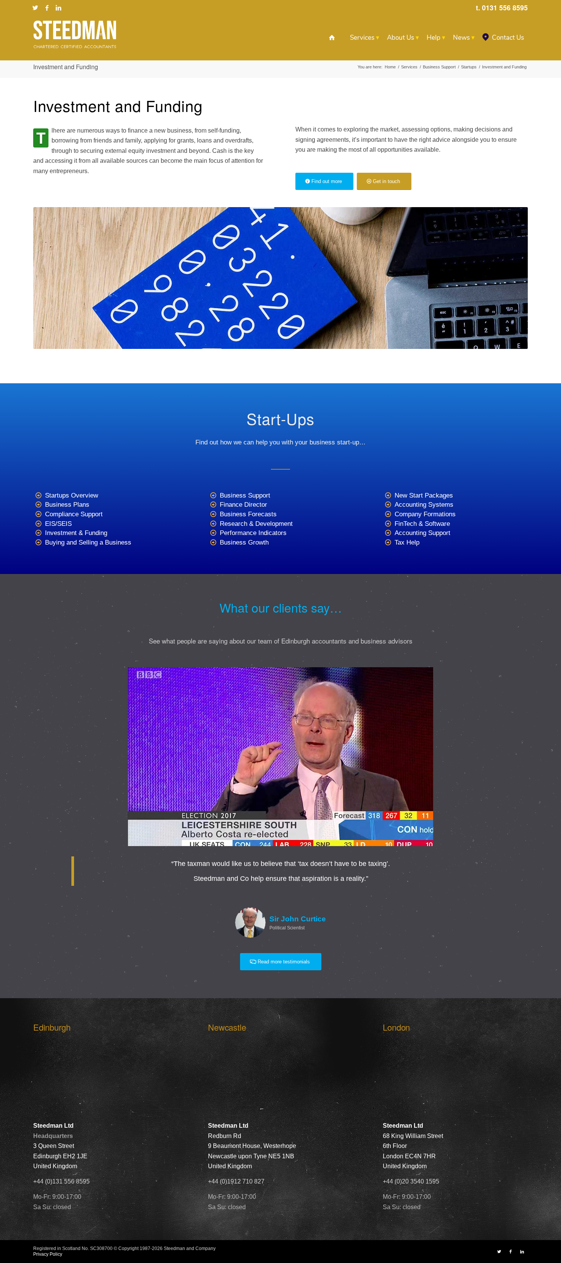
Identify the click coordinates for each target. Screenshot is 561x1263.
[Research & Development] (213, 524)
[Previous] (50, 678)
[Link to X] (35, 7)
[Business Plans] (39, 505)
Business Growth (244, 542)
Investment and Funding (65, 66)
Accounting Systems (424, 504)
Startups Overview (71, 495)
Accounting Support (422, 533)
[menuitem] (332, 37)
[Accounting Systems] (388, 505)
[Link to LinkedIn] (58, 7)
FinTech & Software (422, 523)
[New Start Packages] (388, 496)
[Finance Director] (213, 505)
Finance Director (243, 504)
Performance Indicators (253, 533)
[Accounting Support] (388, 533)
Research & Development (256, 523)
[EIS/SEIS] (39, 524)
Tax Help (407, 542)
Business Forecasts (248, 514)
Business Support (245, 495)
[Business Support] (213, 496)
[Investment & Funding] (39, 533)
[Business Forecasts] (213, 514)
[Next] (510, 678)
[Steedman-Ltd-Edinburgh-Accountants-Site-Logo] (74, 34)
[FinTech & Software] (388, 524)
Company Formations (425, 514)
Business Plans (67, 504)
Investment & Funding (76, 533)
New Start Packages (424, 495)
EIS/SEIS (58, 523)
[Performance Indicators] (213, 533)
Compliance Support (74, 514)
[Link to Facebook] (47, 7)
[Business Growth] (213, 543)
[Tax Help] (388, 543)
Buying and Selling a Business (88, 542)
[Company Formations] (388, 514)
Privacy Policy (47, 1254)
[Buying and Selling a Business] (39, 543)
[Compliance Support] (39, 514)
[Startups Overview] (39, 496)
